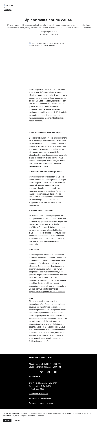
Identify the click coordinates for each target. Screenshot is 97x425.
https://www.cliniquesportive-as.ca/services (47, 292)
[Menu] (91, 8)
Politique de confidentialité (40, 398)
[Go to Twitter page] (41, 372)
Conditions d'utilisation (38, 394)
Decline (17, 420)
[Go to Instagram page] (55, 372)
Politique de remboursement (41, 403)
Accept (7, 420)
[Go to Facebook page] (48, 372)
